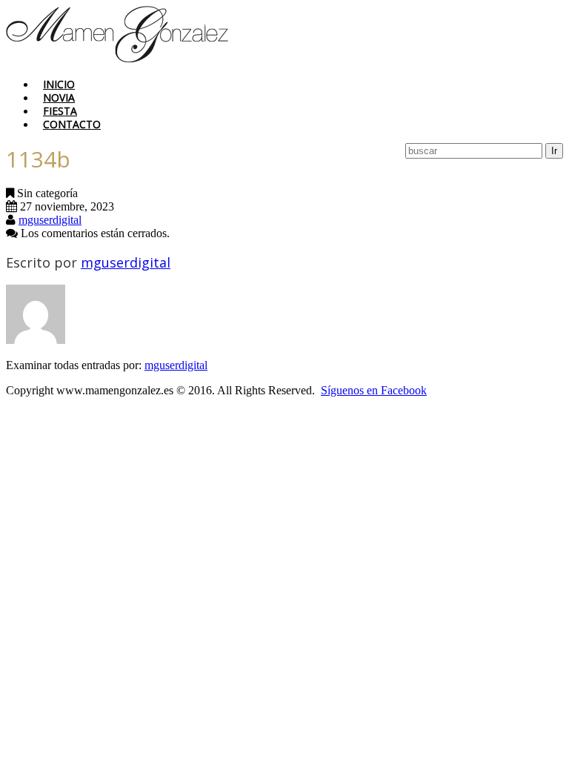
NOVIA (59, 97)
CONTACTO (72, 124)
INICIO (59, 84)
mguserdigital (50, 219)
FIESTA (60, 111)
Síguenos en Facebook (374, 390)
